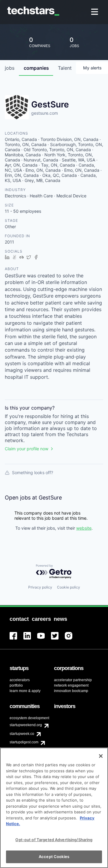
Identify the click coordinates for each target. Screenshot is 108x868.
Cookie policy (68, 587)
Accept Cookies (54, 856)
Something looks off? (32, 472)
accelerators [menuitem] (20, 680)
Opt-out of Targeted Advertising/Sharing (53, 839)
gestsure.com (44, 113)
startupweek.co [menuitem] (22, 734)
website (84, 528)
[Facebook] (16, 639)
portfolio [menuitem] (16, 685)
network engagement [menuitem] (71, 685)
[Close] (100, 756)
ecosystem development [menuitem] (29, 718)
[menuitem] (95, 12)
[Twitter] (58, 639)
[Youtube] (44, 639)
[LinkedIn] (30, 639)
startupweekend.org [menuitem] (26, 725)
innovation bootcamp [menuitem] (71, 691)
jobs (9, 68)
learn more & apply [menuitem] (25, 691)
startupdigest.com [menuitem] (24, 742)
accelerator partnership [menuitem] (73, 680)
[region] (54, 808)
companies (36, 68)
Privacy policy (40, 587)
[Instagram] (72, 639)
